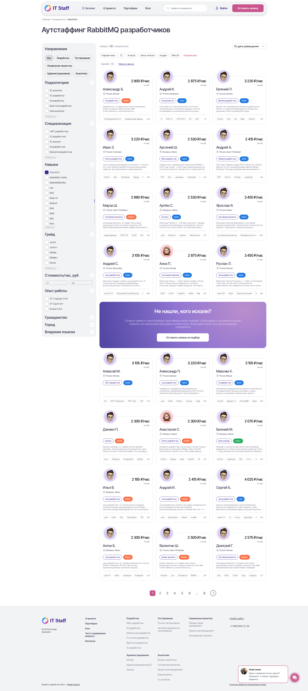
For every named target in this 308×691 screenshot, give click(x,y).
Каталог (90, 8)
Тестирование (82, 58)
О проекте (109, 8)
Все (49, 58)
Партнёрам (130, 8)
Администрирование (58, 73)
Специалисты (59, 19)
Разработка (63, 58)
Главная (46, 19)
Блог (148, 8)
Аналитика (81, 73)
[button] (70, 82)
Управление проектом (59, 65)
